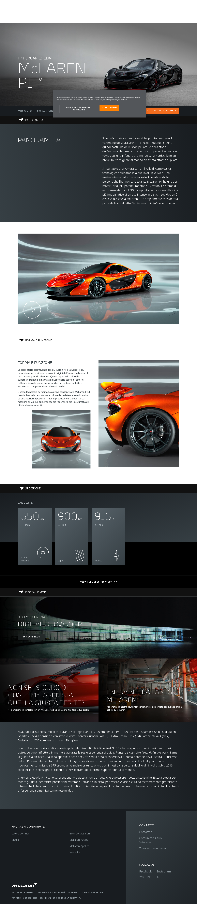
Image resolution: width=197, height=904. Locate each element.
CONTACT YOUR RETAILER (161, 110)
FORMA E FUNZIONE (48, 111)
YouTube (145, 877)
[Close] (142, 94)
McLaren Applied (80, 846)
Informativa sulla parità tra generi (57, 892)
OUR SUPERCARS (31, 637)
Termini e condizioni (24, 898)
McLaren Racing (79, 839)
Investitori (75, 852)
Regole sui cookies (23, 892)
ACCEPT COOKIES (109, 107)
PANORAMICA (25, 111)
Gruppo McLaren (80, 833)
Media (15, 839)
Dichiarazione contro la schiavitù (60, 898)
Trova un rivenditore (152, 848)
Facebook (145, 871)
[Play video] (32, 310)
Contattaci (146, 832)
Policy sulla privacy (93, 892)
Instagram (164, 871)
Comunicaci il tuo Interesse (150, 840)
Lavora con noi (20, 833)
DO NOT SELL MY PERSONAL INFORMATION (78, 109)
